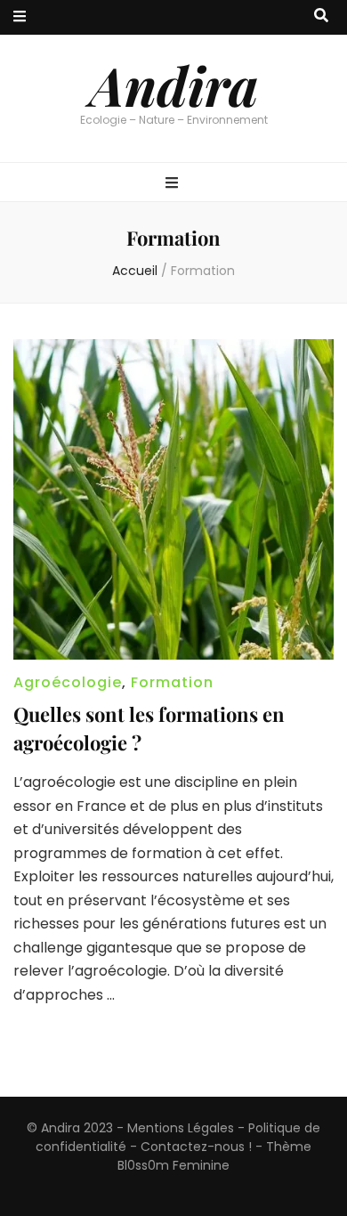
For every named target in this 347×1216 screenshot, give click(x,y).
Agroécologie (67, 682)
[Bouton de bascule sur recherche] (321, 16)
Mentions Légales (180, 1128)
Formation (172, 682)
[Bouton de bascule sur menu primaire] (173, 184)
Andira (174, 84)
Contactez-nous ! (196, 1146)
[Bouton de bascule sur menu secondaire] (19, 17)
